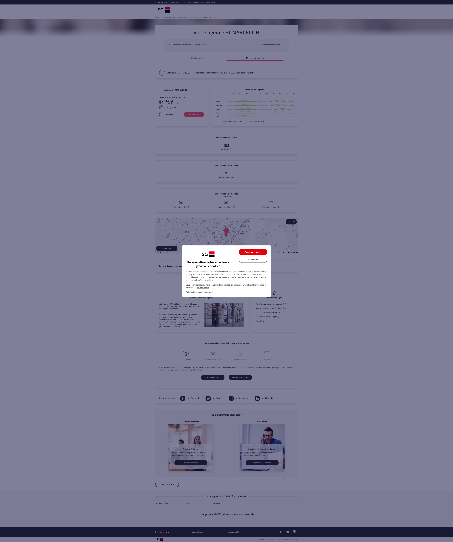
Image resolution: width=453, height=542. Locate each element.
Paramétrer (253, 260)
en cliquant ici (203, 288)
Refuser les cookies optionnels (200, 292)
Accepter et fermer (253, 252)
